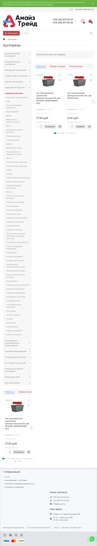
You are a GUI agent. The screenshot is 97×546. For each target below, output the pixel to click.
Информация (12, 472)
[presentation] (3, 428)
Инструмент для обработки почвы (13, 153)
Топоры (9, 319)
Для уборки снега (13, 148)
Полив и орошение (14, 257)
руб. (71, 9)
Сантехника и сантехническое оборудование (12, 343)
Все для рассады (13, 136)
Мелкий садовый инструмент (13, 186)
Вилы (8, 126)
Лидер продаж (26, 392)
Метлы (9, 192)
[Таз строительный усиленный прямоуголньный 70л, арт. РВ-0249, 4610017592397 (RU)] (17, 407)
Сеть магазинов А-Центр (39, 527)
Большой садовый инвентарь (14, 106)
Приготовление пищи (15, 271)
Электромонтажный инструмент (14, 370)
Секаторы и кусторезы (15, 297)
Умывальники (12, 327)
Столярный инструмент (15, 363)
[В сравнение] (28, 405)
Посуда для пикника (15, 260)
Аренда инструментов (13, 527)
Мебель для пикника (15, 182)
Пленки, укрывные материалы (14, 247)
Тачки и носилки (13, 315)
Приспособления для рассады (15, 276)
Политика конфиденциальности (19, 484)
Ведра (9, 116)
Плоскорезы (11, 253)
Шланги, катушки (13, 334)
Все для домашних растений (14, 131)
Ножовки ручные (13, 214)
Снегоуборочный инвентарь (13, 306)
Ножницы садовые (14, 210)
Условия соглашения (14, 487)
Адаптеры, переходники (16, 97)
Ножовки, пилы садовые (16, 218)
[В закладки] (28, 400)
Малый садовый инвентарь (18, 178)
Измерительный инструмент (12, 63)
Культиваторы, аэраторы (16, 166)
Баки (8, 101)
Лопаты (9, 174)
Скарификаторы (13, 301)
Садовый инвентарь (14, 93)
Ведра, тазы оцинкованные (12, 120)
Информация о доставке (16, 480)
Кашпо (9, 158)
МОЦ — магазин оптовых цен (67, 527)
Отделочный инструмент (16, 76)
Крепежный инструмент (16, 70)
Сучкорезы (11, 311)
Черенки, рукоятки (14, 331)
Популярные (76, 66)
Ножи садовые (12, 206)
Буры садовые (12, 112)
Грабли (9, 144)
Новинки (10, 392)
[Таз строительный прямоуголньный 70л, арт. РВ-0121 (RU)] (79, 81)
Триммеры (11, 323)
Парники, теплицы (14, 230)
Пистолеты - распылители (17, 242)
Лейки (9, 170)
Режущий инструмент (15, 87)
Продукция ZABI (12, 377)
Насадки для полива (15, 202)
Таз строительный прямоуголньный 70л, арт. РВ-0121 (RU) (79, 95)
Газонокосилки (12, 140)
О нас (7, 477)
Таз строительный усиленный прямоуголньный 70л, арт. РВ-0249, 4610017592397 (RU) (17, 423)
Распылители (12, 281)
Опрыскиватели (13, 226)
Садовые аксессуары (15, 289)
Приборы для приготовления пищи (15, 265)
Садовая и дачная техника (17, 285)
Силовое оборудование (15, 351)
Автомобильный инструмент (12, 54)
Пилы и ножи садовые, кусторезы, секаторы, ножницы (16, 236)
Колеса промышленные (16, 162)
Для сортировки (12, 383)
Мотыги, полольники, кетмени (15, 197)
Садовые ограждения (15, 293)
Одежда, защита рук (15, 222)
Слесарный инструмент (15, 357)
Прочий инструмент (14, 82)
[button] (3, 458)
